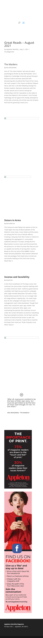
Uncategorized (9, 52)
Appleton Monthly (12, 49)
